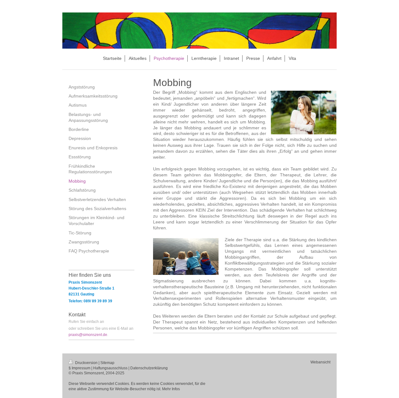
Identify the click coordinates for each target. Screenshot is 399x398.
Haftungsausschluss (110, 368)
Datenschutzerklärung (149, 368)
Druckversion (86, 363)
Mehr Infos (171, 389)
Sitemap (107, 363)
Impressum (81, 368)
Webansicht (320, 362)
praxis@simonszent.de (88, 335)
